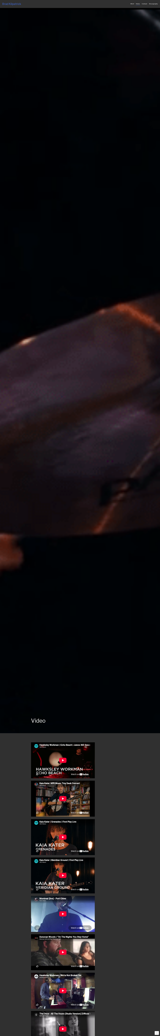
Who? (132, 4)
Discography (153, 4)
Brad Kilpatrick (11, 4)
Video (138, 4)
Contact (144, 4)
